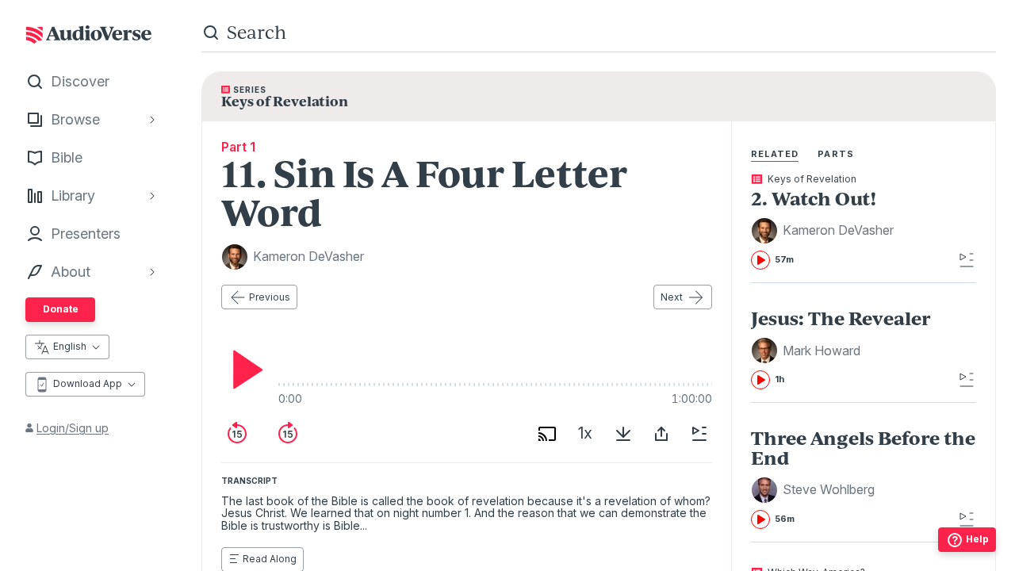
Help (977, 539)
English (69, 346)
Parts (836, 153)
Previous (269, 297)
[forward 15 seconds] (288, 434)
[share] (661, 433)
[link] (863, 222)
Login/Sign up (72, 428)
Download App (87, 383)
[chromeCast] (547, 433)
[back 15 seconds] (237, 434)
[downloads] (623, 433)
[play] (243, 369)
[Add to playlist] (699, 433)
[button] (824, 230)
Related (775, 153)
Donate (61, 309)
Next (672, 297)
